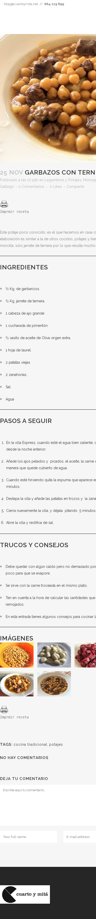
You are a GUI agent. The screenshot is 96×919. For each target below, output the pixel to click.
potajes (56, 744)
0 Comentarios (31, 187)
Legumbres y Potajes (63, 180)
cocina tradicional (30, 744)
